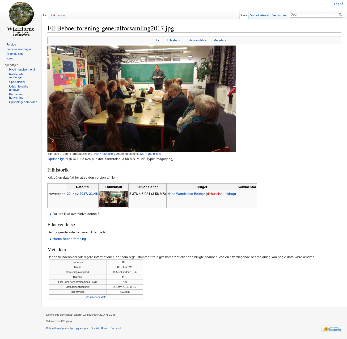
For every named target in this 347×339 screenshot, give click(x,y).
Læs (244, 15)
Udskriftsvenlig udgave (18, 88)
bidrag (230, 194)
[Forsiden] (21, 19)
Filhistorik (173, 40)
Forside (11, 44)
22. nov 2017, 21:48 (82, 194)
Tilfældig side (15, 53)
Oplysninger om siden (23, 102)
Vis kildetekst (259, 15)
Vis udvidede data (96, 297)
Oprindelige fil (57, 159)
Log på (338, 4)
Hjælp (10, 58)
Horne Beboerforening (69, 239)
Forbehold (116, 328)
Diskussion (57, 15)
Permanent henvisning (16, 96)
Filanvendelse (196, 40)
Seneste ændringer (18, 49)
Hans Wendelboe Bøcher (186, 194)
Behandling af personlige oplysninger (67, 328)
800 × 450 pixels (104, 153)
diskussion (215, 194)
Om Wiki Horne (99, 328)
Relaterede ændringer (16, 76)
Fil (158, 40)
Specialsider (17, 82)
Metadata (219, 40)
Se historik (279, 15)
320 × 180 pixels (150, 153)
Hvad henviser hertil (22, 69)
